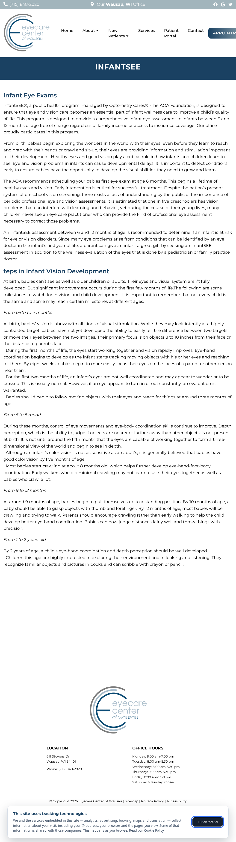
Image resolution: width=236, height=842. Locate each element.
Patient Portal (171, 33)
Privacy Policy (152, 801)
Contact (196, 30)
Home (67, 30)
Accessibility (177, 801)
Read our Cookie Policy (146, 830)
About (89, 30)
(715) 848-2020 (24, 4)
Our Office (120, 4)
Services (146, 30)
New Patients (116, 33)
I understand (208, 822)
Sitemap (131, 801)
